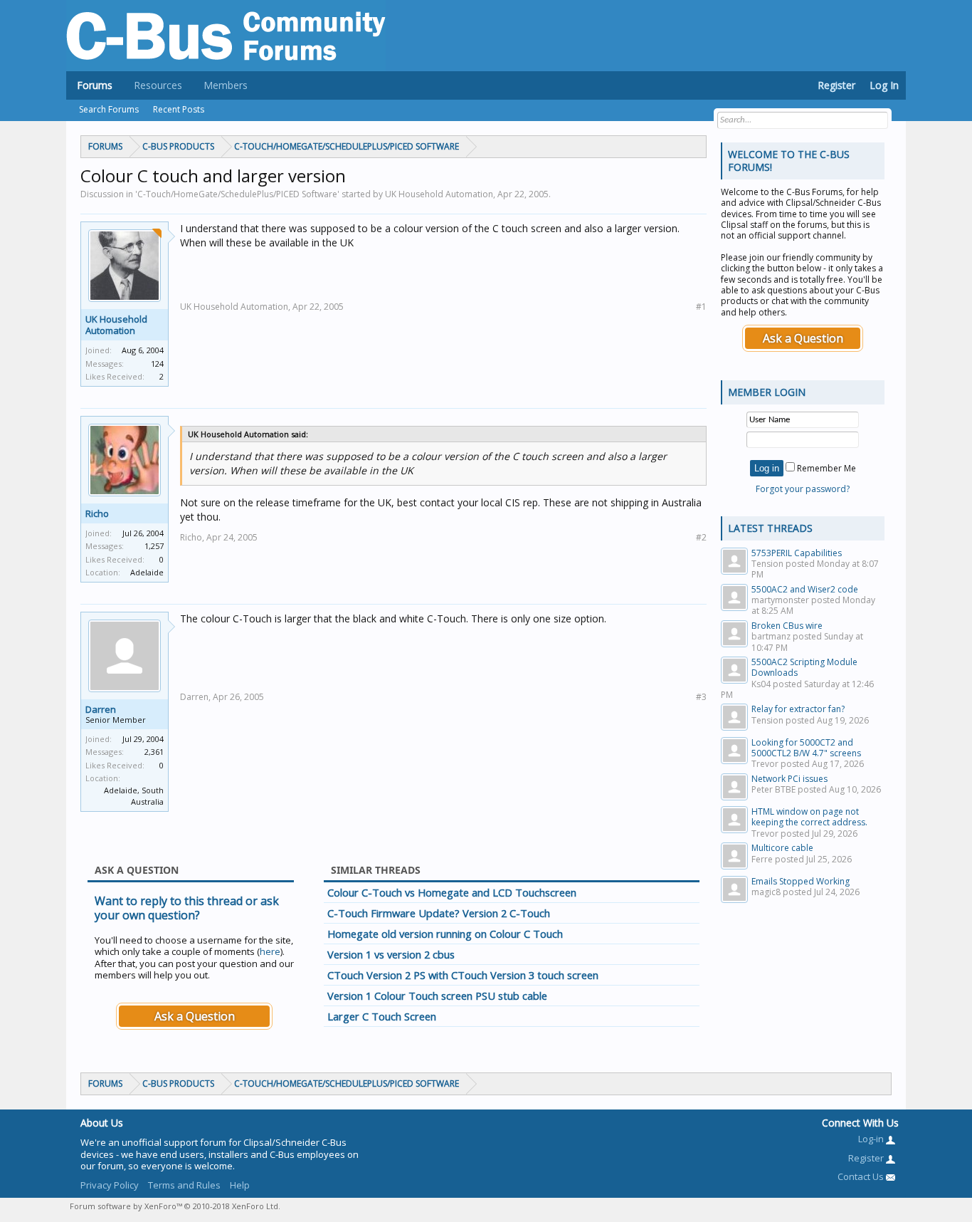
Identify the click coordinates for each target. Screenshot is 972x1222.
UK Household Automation (116, 324)
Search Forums (109, 109)
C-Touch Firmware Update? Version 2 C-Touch (438, 913)
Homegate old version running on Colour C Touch (445, 933)
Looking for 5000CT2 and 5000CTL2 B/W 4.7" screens (806, 747)
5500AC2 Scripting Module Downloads (804, 667)
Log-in (872, 1138)
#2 (701, 537)
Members (226, 85)
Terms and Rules (184, 1185)
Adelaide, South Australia (134, 796)
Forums (94, 85)
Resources (158, 85)
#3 (701, 696)
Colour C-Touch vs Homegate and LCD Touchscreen (451, 892)
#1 (701, 306)
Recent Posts (178, 109)
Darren (100, 709)
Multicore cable (782, 848)
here (270, 951)
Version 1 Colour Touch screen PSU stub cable (437, 995)
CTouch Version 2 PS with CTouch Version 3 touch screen (462, 975)
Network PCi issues (789, 779)
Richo (97, 513)
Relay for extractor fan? (798, 709)
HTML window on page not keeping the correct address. (809, 816)
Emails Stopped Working (800, 881)
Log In (884, 85)
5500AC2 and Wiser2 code (804, 589)
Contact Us (862, 1176)
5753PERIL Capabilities (796, 553)
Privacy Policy (109, 1185)
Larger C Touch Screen (381, 1016)
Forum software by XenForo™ (175, 1206)
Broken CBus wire (787, 626)
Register (836, 85)
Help (240, 1185)
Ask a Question (194, 1016)
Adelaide (147, 572)
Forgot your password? (803, 489)
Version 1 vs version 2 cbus (391, 954)
